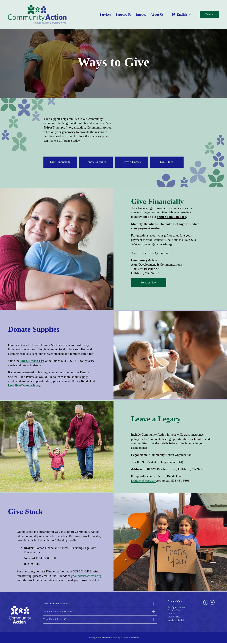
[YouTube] (212, 602)
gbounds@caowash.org (86, 576)
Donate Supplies (95, 161)
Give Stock (166, 161)
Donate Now (148, 282)
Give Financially (60, 161)
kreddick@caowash (143, 480)
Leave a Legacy (131, 161)
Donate (209, 14)
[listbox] (181, 14)
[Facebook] (205, 602)
